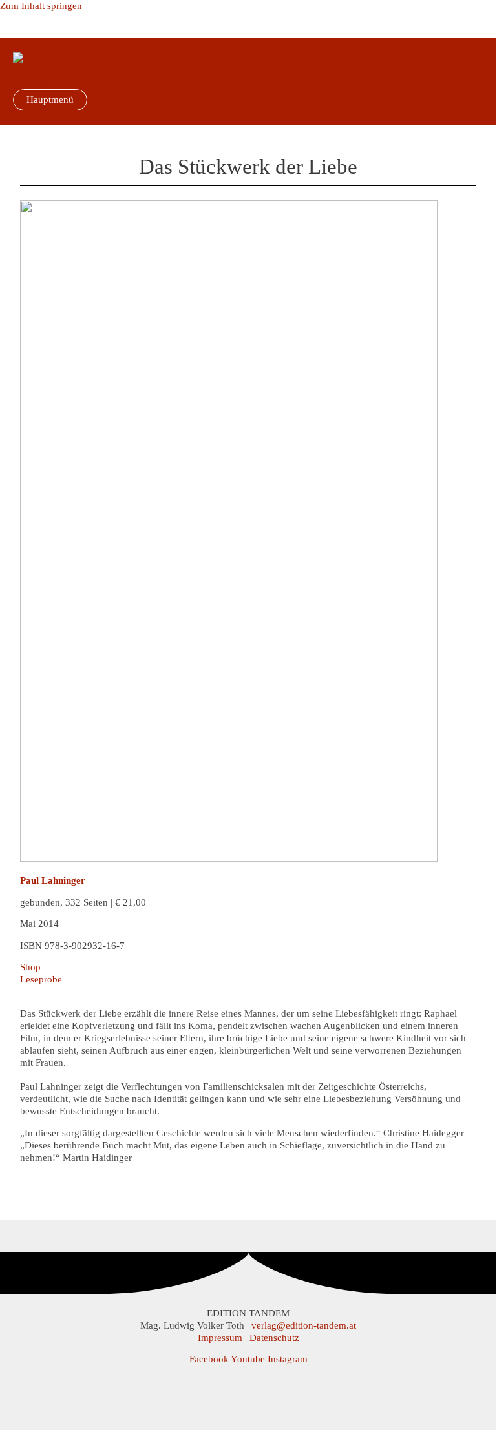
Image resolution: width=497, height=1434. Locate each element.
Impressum (220, 1338)
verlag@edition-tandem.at (303, 1325)
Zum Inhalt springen (41, 6)
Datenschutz (274, 1338)
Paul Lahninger (52, 880)
